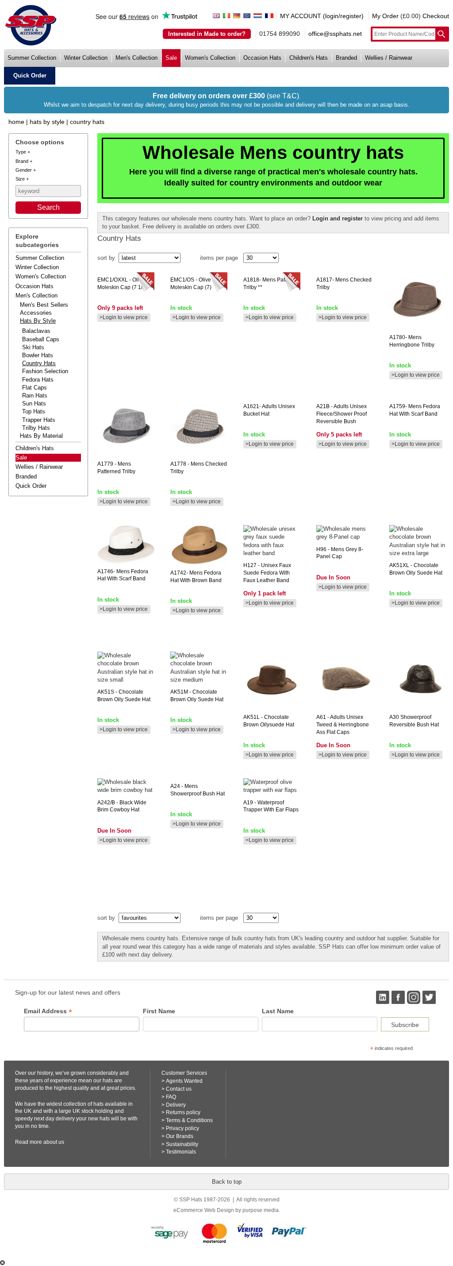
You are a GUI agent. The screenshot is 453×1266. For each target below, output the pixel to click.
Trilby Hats (36, 428)
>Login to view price (124, 317)
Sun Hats (34, 403)
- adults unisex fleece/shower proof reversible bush (341, 414)
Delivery (176, 1105)
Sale (21, 457)
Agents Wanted (184, 1081)
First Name (159, 1011)
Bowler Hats (37, 355)
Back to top (227, 1181)
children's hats (308, 57)
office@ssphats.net (335, 33)
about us (53, 1142)
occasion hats (262, 57)
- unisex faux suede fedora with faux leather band (267, 572)
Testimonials (181, 1152)
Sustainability (182, 1144)
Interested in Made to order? (207, 34)
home (16, 121)
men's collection (136, 57)
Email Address (48, 1011)
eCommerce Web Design (203, 1210)
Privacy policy (182, 1128)
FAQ (171, 1097)
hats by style (38, 320)
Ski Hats (33, 347)
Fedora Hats (38, 379)
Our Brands (179, 1136)
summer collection (32, 57)
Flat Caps (34, 387)
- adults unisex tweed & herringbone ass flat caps (342, 724)
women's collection (210, 57)
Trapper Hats (38, 420)
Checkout (435, 15)
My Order (385, 15)
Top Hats (33, 411)
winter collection (85, 57)
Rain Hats (34, 395)
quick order (29, 75)
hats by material (41, 435)
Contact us (179, 1089)
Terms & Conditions (189, 1120)
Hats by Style (47, 121)
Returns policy (183, 1112)
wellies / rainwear (388, 57)
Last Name (278, 1011)
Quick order (30, 485)
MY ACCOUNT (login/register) (322, 15)
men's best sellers (44, 304)
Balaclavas (36, 331)
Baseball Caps (40, 339)
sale (171, 57)
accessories (36, 312)
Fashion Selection (45, 371)
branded (346, 57)
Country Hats (87, 121)
